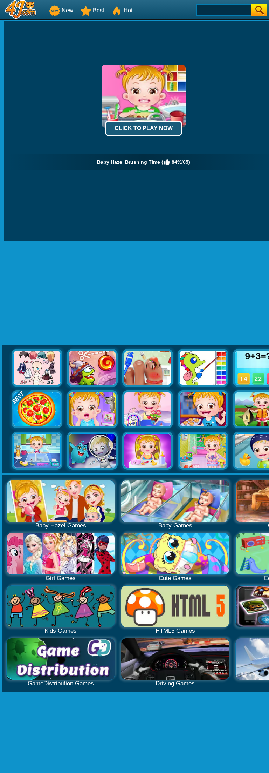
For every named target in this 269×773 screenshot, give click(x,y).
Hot (128, 10)
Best (98, 10)
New (67, 10)
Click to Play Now (144, 128)
